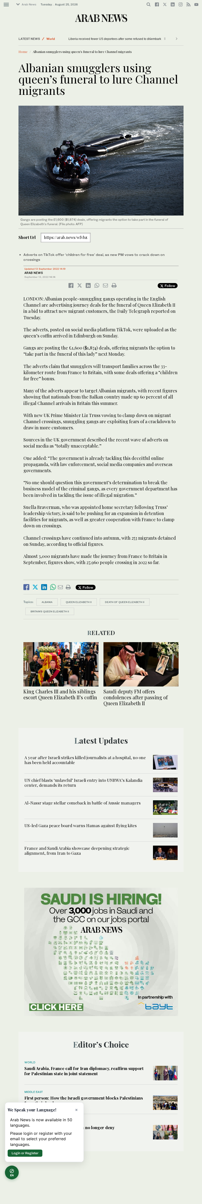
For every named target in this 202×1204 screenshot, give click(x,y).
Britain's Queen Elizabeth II (50, 611)
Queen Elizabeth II (79, 602)
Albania (47, 602)
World (29, 1062)
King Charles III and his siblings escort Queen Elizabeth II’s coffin (60, 694)
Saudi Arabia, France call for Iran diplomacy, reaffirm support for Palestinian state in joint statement (84, 1071)
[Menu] (6, 4)
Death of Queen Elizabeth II (124, 602)
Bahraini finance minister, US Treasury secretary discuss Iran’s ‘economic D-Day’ (122, 39)
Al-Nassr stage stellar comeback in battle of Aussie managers (82, 802)
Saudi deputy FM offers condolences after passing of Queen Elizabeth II (135, 697)
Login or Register (25, 1153)
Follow (169, 286)
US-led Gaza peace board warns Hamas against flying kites (80, 825)
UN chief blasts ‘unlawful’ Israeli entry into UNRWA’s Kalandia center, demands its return (83, 782)
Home (23, 52)
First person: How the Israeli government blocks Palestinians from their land (83, 1100)
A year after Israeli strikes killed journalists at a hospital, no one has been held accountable (85, 760)
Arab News (29, 4)
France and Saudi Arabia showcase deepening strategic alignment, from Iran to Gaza (76, 850)
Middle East (55, 39)
